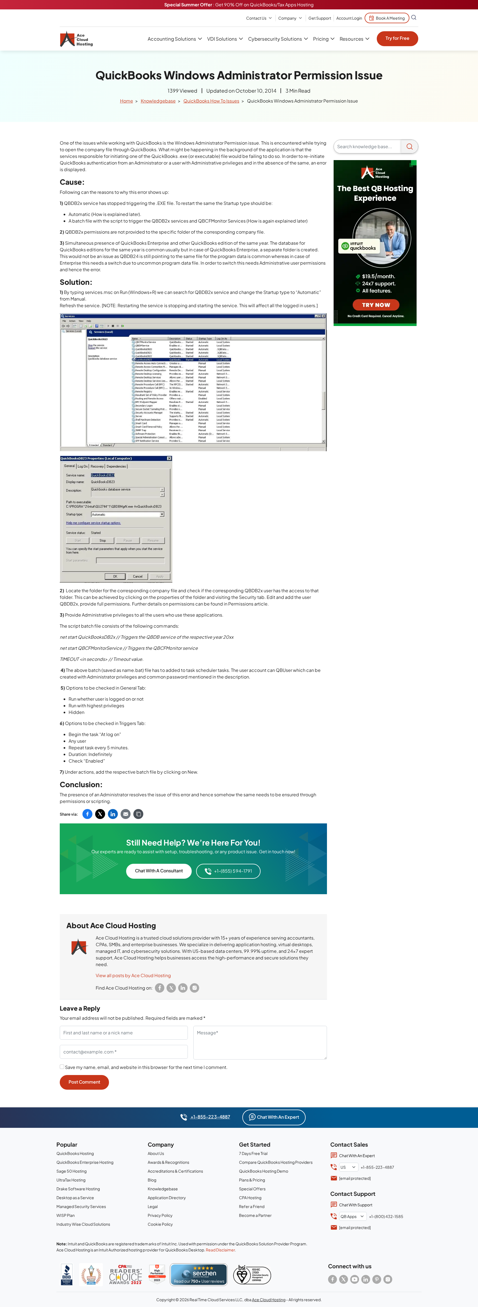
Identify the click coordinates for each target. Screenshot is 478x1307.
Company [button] (287, 17)
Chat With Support (355, 1204)
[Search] (409, 146)
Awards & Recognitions (168, 1162)
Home (126, 101)
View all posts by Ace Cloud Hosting (133, 975)
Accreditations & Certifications (175, 1170)
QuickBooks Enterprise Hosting (84, 1162)
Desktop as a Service (75, 1197)
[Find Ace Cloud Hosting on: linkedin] (183, 988)
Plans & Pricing (252, 1179)
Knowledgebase (158, 101)
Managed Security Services (81, 1206)
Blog (152, 1179)
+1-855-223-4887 (210, 1117)
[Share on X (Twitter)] (100, 814)
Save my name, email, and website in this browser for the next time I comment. (146, 1067)
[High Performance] (157, 1275)
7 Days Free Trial (253, 1153)
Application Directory (167, 1197)
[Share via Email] (126, 814)
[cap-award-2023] (125, 1274)
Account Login (349, 17)
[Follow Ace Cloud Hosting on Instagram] (387, 1279)
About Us (156, 1153)
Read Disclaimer (220, 1249)
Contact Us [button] (256, 17)
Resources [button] (351, 39)
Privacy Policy (160, 1215)
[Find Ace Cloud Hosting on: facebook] (159, 988)
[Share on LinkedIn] (113, 814)
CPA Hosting (250, 1197)
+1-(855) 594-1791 (233, 871)
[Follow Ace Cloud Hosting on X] (343, 1279)
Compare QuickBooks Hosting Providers (276, 1162)
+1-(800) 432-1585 (386, 1216)
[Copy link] (138, 814)
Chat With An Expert (278, 1117)
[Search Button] (413, 18)
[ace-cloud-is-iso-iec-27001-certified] (252, 1274)
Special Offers (252, 1188)
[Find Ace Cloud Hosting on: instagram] (194, 988)
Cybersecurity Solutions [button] (275, 39)
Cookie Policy (160, 1224)
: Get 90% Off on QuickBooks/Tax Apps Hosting (239, 4)
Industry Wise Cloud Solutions (83, 1224)
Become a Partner (255, 1215)
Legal (153, 1206)
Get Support (319, 17)
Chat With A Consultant (159, 870)
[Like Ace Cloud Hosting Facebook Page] (332, 1279)
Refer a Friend (251, 1206)
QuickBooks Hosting (75, 1153)
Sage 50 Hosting (71, 1170)
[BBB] (67, 1274)
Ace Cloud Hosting (268, 1299)
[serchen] (199, 1274)
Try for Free (397, 38)
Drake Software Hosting (78, 1188)
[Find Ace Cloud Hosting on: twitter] (171, 988)
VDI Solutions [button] (222, 39)
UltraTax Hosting (70, 1179)
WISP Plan (65, 1215)
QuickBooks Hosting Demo (263, 1170)
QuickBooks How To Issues (211, 101)
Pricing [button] (321, 39)
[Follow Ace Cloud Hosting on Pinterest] (376, 1279)
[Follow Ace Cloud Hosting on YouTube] (354, 1279)
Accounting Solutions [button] (172, 39)
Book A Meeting (390, 17)
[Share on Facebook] (87, 814)
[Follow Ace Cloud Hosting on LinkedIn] (365, 1279)
